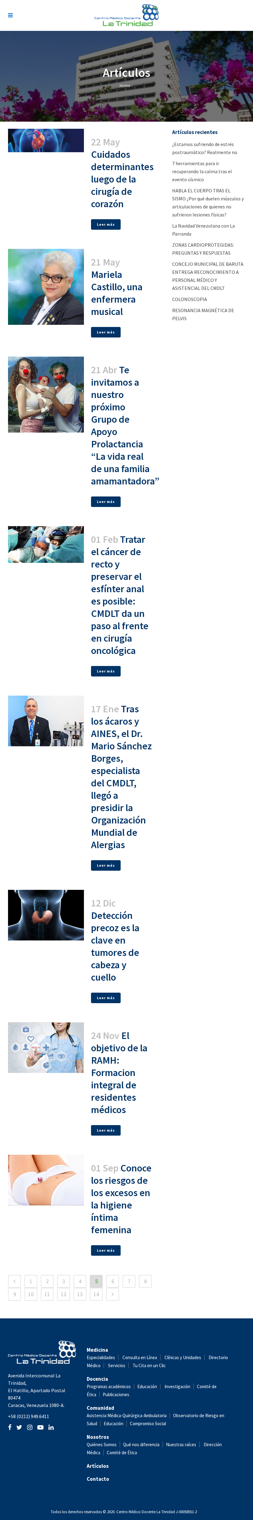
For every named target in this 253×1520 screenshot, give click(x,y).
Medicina (97, 1349)
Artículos (98, 1466)
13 (80, 1294)
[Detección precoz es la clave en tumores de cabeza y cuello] (46, 915)
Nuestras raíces (181, 1444)
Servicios (116, 1365)
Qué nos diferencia (141, 1444)
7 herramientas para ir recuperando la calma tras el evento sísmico (202, 171)
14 (96, 1294)
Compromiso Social (148, 1423)
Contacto (98, 1479)
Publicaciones (116, 1394)
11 (47, 1294)
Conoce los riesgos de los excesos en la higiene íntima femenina (121, 1199)
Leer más (106, 224)
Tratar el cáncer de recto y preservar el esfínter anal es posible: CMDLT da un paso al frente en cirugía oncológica (119, 595)
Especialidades (101, 1357)
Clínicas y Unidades (182, 1357)
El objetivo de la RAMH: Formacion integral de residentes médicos (119, 1072)
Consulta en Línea (139, 1357)
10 (31, 1294)
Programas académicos (109, 1386)
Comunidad (100, 1408)
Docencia (97, 1379)
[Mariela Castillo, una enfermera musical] (46, 287)
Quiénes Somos (102, 1444)
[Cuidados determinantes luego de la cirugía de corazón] (46, 140)
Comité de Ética (122, 1452)
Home (125, 85)
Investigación (177, 1386)
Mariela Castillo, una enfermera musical (117, 293)
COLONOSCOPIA (189, 299)
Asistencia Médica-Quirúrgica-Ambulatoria (127, 1415)
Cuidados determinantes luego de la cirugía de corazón (122, 179)
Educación (147, 1386)
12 (63, 1294)
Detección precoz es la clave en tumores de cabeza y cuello (115, 946)
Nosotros (98, 1437)
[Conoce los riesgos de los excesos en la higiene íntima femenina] (46, 1180)
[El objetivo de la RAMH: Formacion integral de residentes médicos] (46, 1047)
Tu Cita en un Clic (149, 1365)
